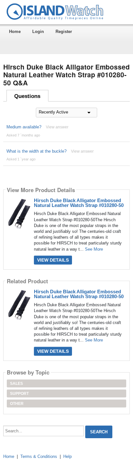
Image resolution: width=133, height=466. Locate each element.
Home (15, 31)
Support (19, 393)
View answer (57, 127)
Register (64, 31)
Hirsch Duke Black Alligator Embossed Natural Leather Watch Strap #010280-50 (79, 203)
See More (94, 249)
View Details (53, 260)
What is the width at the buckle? (36, 151)
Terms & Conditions (38, 456)
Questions (27, 96)
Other (17, 403)
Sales (16, 383)
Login (38, 31)
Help (67, 456)
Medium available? (23, 127)
